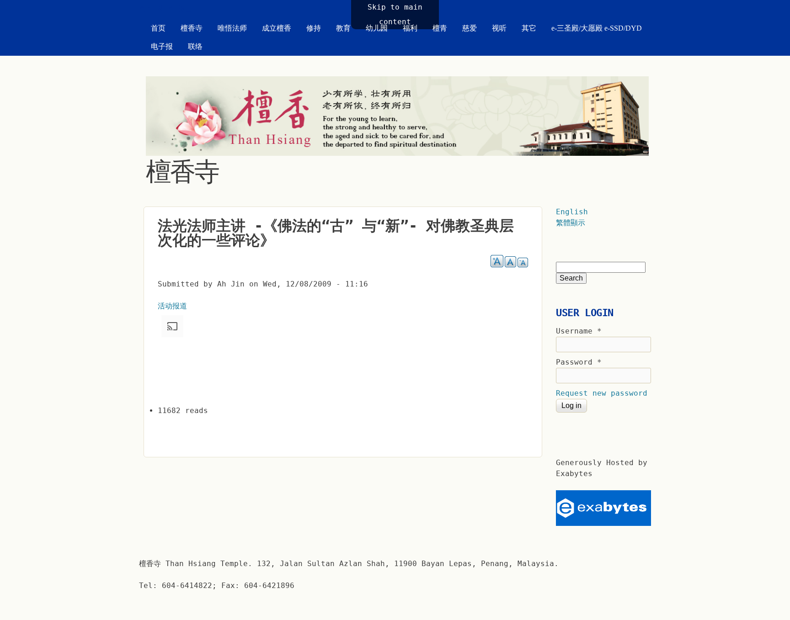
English (572, 211)
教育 (343, 28)
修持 (313, 28)
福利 (410, 28)
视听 (499, 28)
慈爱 (469, 28)
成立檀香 (276, 28)
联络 (195, 46)
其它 (529, 28)
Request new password (601, 393)
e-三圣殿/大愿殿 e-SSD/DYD (596, 28)
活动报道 (172, 306)
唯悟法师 (232, 28)
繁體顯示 (570, 222)
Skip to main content (395, 14)
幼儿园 (377, 28)
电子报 (162, 46)
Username (579, 331)
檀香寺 (192, 28)
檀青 (439, 28)
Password (579, 362)
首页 (158, 28)
